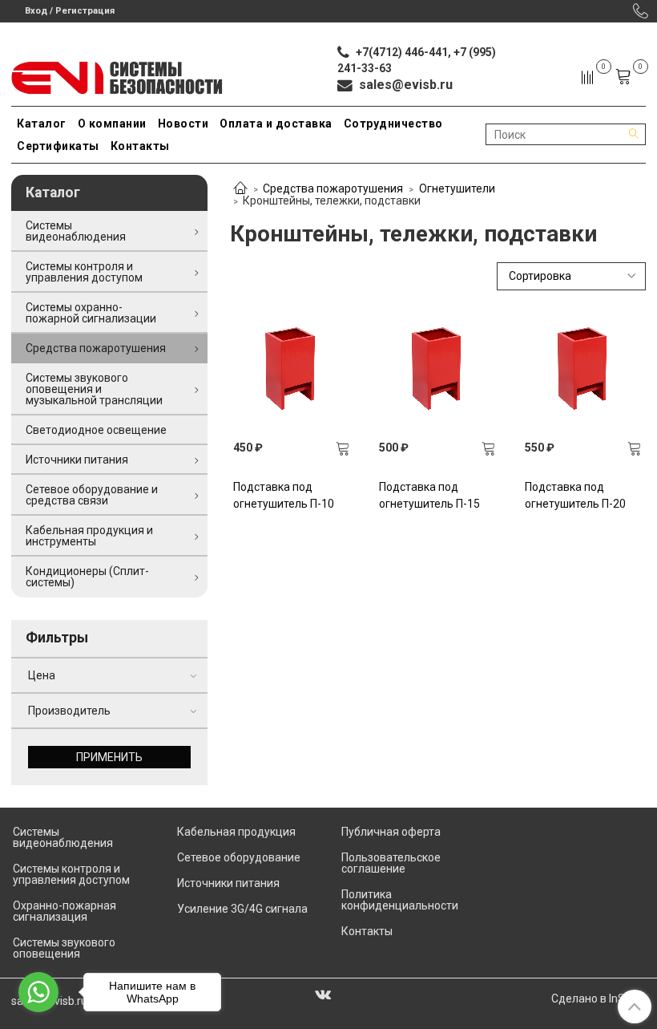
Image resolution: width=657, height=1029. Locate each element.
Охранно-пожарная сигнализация (64, 911)
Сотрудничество (393, 123)
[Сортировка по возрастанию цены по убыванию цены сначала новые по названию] (571, 276)
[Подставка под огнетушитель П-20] (584, 368)
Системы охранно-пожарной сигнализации (91, 313)
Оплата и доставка (276, 123)
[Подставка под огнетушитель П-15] (438, 368)
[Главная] (240, 189)
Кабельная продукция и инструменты (89, 536)
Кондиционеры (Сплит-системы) (87, 577)
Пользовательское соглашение (391, 863)
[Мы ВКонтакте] (323, 994)
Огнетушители (457, 188)
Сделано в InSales (598, 998)
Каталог (42, 123)
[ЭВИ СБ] (117, 74)
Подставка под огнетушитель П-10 (283, 495)
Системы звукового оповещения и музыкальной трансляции (94, 389)
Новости (183, 123)
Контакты (140, 146)
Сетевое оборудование (238, 857)
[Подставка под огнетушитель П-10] (292, 368)
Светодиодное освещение (96, 429)
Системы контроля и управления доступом (84, 272)
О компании (112, 123)
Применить (109, 757)
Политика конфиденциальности (399, 900)
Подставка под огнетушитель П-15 (429, 495)
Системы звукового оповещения (64, 948)
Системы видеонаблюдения (76, 231)
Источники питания (77, 459)
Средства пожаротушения (333, 188)
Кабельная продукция (236, 831)
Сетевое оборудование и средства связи (92, 495)
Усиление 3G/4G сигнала (242, 908)
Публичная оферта (391, 831)
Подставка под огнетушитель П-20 (575, 495)
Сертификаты (58, 146)
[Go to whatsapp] (38, 992)
